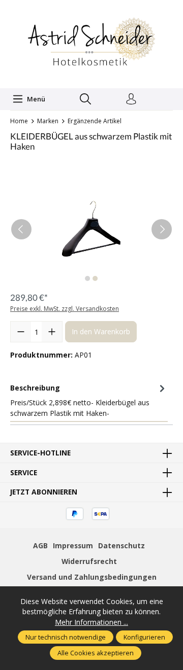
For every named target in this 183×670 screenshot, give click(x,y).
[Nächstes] (161, 229)
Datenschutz (121, 545)
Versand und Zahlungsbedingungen (92, 577)
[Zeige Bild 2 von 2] (95, 278)
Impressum (73, 545)
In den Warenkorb (101, 331)
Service (23, 472)
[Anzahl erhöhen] (52, 332)
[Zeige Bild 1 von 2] (87, 278)
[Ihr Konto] (131, 99)
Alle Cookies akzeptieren (95, 652)
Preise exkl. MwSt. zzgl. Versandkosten (64, 308)
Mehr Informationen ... (91, 622)
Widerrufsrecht (89, 561)
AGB (40, 545)
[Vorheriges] (21, 229)
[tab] (89, 400)
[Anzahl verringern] (21, 332)
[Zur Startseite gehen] (91, 43)
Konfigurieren (144, 637)
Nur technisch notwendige (65, 637)
